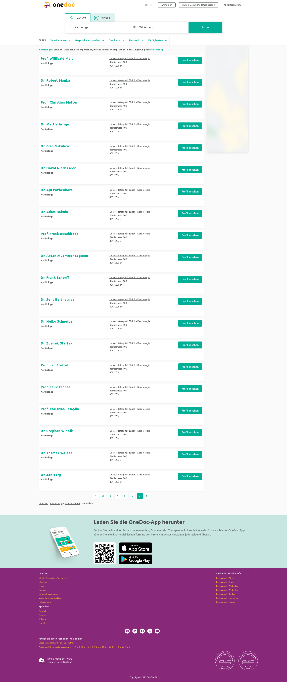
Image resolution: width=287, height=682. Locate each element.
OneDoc (43, 504)
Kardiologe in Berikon (226, 594)
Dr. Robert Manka (55, 80)
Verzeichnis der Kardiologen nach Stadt (57, 643)
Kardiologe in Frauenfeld (227, 598)
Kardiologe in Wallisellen (227, 586)
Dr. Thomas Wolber (56, 453)
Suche (205, 27)
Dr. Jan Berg (51, 474)
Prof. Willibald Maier (58, 58)
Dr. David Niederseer (58, 168)
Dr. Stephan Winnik (57, 431)
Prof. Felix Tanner (55, 387)
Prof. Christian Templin (60, 409)
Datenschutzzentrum (48, 594)
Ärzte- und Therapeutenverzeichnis (55, 647)
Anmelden (166, 5)
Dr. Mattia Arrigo (55, 124)
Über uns (43, 582)
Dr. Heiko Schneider (57, 321)
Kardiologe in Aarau (225, 582)
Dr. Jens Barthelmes (57, 299)
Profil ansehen (190, 60)
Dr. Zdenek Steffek (57, 343)
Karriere (42, 590)
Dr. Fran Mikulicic (55, 146)
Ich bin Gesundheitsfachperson (198, 5)
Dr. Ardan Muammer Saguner (65, 255)
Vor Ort (81, 18)
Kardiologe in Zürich (225, 578)
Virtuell (105, 18)
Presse (42, 586)
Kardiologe (47, 63)
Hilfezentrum (45, 602)
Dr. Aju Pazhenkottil (58, 190)
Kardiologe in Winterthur (227, 590)
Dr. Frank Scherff (55, 277)
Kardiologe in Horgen (226, 602)
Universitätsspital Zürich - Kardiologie (129, 59)
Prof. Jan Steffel (54, 365)
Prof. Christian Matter (59, 102)
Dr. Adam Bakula (54, 212)
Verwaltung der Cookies (50, 598)
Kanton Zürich (72, 504)
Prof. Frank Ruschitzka (59, 233)
